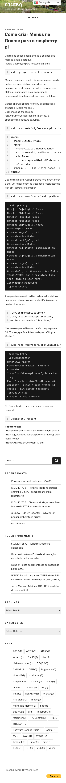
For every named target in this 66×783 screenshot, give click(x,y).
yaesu (53, 748)
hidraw (18, 687)
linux (17, 693)
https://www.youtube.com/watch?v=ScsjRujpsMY (32, 430)
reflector (19, 717)
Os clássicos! (18, 523)
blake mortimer (23, 663)
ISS (44, 687)
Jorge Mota (17, 586)
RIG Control (38, 717)
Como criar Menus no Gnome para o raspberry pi (30, 41)
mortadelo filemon (24, 705)
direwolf (19, 675)
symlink (41, 735)
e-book (36, 681)
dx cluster (36, 675)
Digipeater (48, 669)
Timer (34, 742)
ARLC (45, 651)
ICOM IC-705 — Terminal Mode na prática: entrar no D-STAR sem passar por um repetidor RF (34, 491)
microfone (20, 699)
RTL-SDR (19, 723)
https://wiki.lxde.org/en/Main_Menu (24, 442)
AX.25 (33, 657)
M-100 (48, 693)
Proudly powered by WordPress (21, 769)
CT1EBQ (13, 4)
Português (44, 2)
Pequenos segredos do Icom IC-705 (31, 481)
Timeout (19, 742)
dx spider (19, 681)
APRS (31, 651)
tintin (47, 742)
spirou (51, 730)
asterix (18, 657)
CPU (33, 669)
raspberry (44, 711)
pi (30, 711)
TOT (29, 748)
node (44, 705)
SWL (27, 735)
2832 (17, 651)
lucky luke (32, 693)
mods (36, 699)
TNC (17, 748)
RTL (54, 717)
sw (16, 735)
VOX (41, 748)
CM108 (19, 669)
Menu (35, 17)
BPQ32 (42, 663)
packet (18, 711)
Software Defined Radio (27, 730)
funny (50, 681)
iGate (32, 687)
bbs (46, 657)
